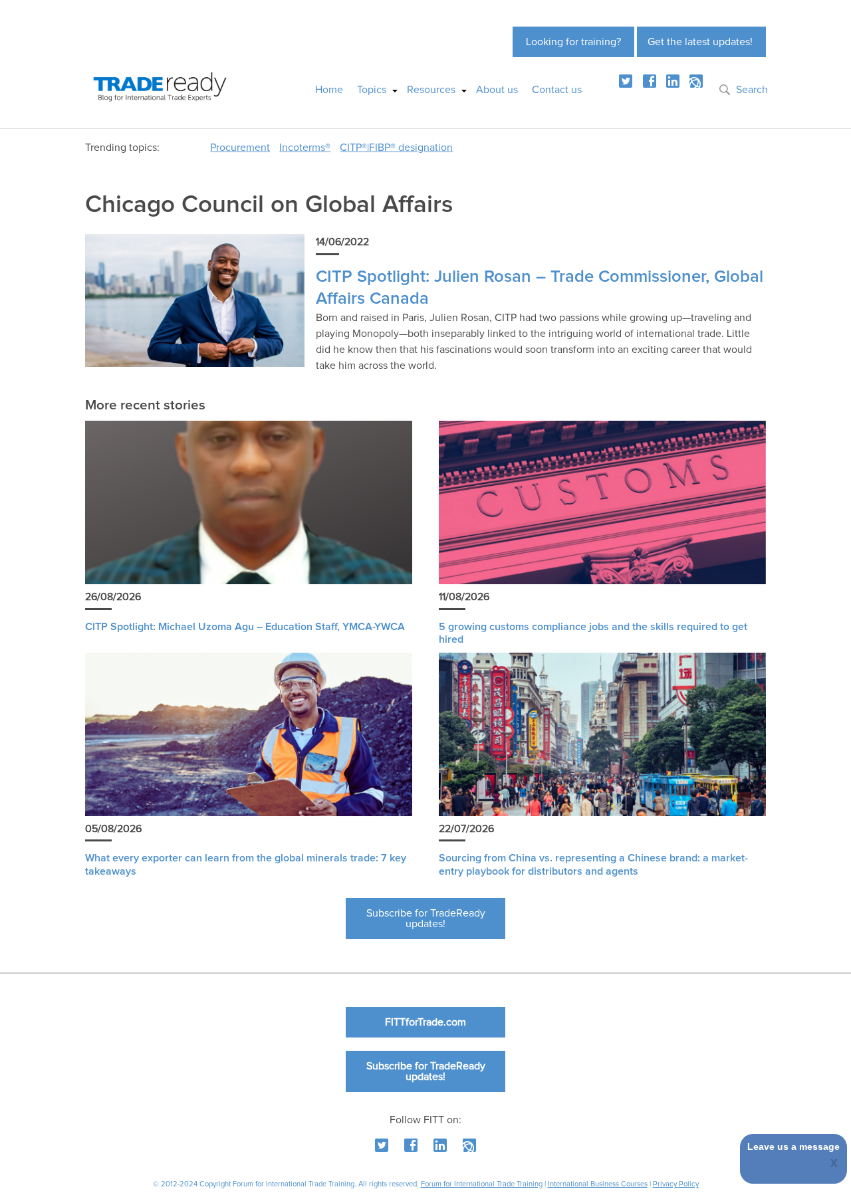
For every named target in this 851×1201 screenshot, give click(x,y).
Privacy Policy (676, 1184)
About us (497, 89)
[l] (672, 81)
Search (752, 89)
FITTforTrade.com (425, 1022)
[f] (649, 81)
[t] (625, 81)
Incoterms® (304, 147)
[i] (696, 81)
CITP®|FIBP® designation (396, 147)
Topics (371, 89)
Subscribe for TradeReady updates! (425, 918)
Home (329, 89)
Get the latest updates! (700, 42)
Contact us (557, 89)
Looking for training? (573, 42)
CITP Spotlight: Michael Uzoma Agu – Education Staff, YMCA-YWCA (245, 626)
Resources (431, 89)
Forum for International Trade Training (482, 1184)
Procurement (240, 147)
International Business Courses (598, 1184)
